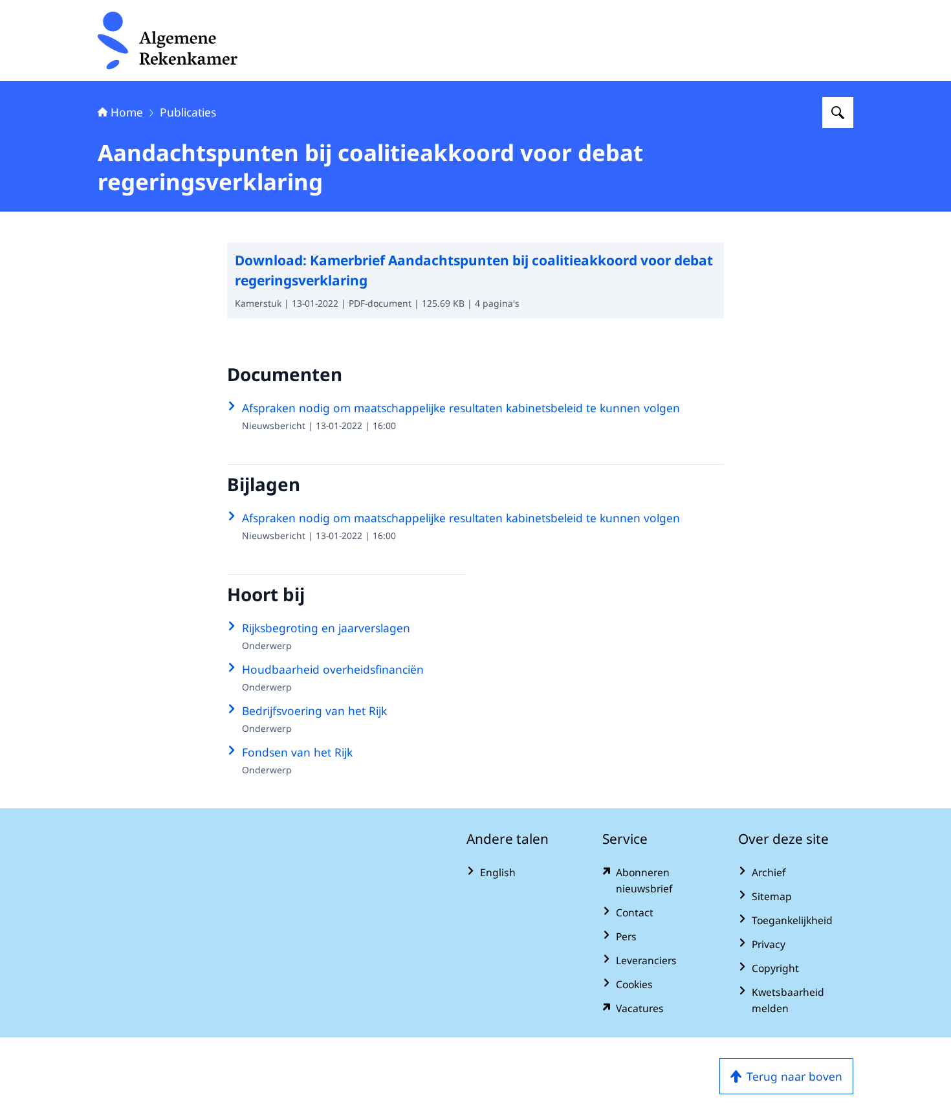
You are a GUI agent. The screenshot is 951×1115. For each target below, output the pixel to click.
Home (127, 112)
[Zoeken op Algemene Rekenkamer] (837, 112)
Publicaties (188, 112)
